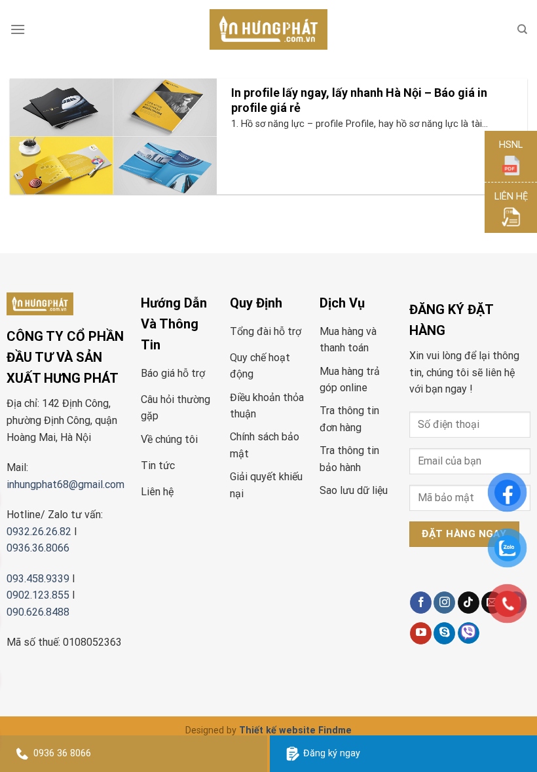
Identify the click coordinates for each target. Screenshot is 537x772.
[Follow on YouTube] (421, 633)
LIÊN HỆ (511, 196)
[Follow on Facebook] (421, 602)
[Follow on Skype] (444, 633)
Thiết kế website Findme (295, 730)
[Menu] (18, 29)
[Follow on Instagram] (444, 602)
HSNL (511, 144)
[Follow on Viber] (468, 633)
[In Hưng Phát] (268, 30)
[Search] (522, 29)
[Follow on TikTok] (468, 602)
